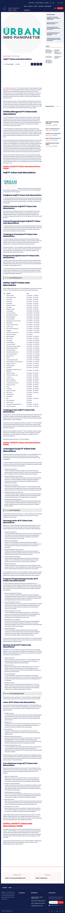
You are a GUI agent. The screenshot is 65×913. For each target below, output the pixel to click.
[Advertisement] (22, 77)
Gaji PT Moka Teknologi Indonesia (52, 122)
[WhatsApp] (41, 64)
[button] (53, 2)
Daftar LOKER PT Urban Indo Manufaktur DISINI (21, 167)
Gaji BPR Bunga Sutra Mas (37, 905)
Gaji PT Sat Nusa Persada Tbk (53, 138)
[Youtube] (62, 3)
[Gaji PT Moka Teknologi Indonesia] (54, 114)
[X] (61, 3)
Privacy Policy (60, 905)
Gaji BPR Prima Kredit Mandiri (53, 133)
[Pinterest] (38, 64)
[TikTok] (55, 911)
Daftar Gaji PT (7, 56)
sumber (10, 163)
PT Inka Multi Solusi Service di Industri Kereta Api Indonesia (53, 34)
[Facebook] (58, 3)
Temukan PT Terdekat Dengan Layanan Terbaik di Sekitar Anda (53, 18)
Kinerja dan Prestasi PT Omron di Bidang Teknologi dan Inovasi (53, 28)
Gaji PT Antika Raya (41, 878)
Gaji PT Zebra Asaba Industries (38, 900)
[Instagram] (59, 3)
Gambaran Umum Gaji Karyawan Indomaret (57, 57)
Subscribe (61, 902)
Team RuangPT (10, 64)
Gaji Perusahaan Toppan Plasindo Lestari (37, 897)
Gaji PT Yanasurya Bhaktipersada (15, 878)
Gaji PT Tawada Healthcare (53, 128)
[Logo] (4, 8)
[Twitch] (57, 911)
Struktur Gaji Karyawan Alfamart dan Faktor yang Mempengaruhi (49, 51)
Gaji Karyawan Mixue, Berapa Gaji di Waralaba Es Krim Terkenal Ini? (49, 61)
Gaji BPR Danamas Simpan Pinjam (52, 143)
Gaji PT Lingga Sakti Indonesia (38, 903)
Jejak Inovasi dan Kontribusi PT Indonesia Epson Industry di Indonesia (54, 39)
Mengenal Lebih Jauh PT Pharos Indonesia (53, 23)
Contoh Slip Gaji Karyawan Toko (49, 57)
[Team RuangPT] (4, 64)
